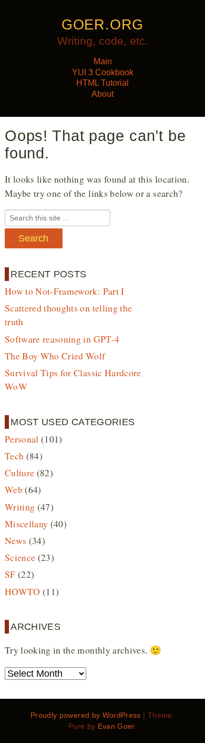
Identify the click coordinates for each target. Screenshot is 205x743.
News (15, 540)
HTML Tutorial (102, 82)
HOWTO (22, 591)
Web (14, 489)
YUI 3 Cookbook (103, 72)
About (102, 93)
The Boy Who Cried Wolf (55, 355)
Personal (22, 439)
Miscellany (26, 523)
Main (103, 61)
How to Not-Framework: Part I (65, 291)
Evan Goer (116, 726)
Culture (19, 472)
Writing (20, 506)
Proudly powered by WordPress (85, 715)
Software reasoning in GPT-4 (62, 339)
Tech (14, 455)
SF (10, 574)
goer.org (103, 25)
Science (20, 557)
